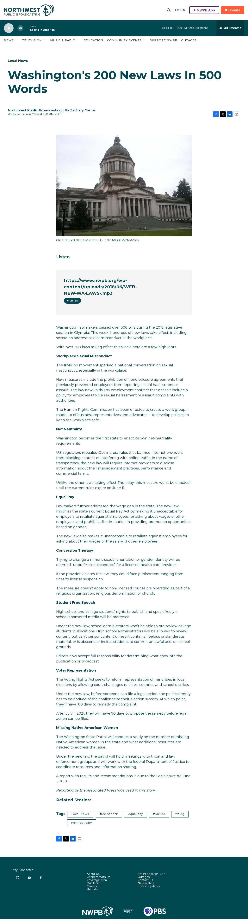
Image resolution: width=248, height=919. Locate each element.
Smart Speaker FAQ (151, 874)
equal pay (135, 814)
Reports (92, 889)
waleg (179, 814)
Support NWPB (163, 40)
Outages (189, 40)
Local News (18, 61)
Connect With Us (98, 877)
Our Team (93, 883)
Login (180, 10)
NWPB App (206, 10)
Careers (92, 886)
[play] (9, 28)
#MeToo (159, 814)
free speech (109, 814)
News (9, 40)
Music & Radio (62, 40)
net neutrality (81, 822)
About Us (93, 874)
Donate (234, 10)
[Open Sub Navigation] (16, 40)
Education (93, 40)
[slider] (26, 28)
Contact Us (145, 880)
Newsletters (146, 883)
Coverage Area (97, 880)
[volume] (20, 28)
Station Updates (149, 886)
